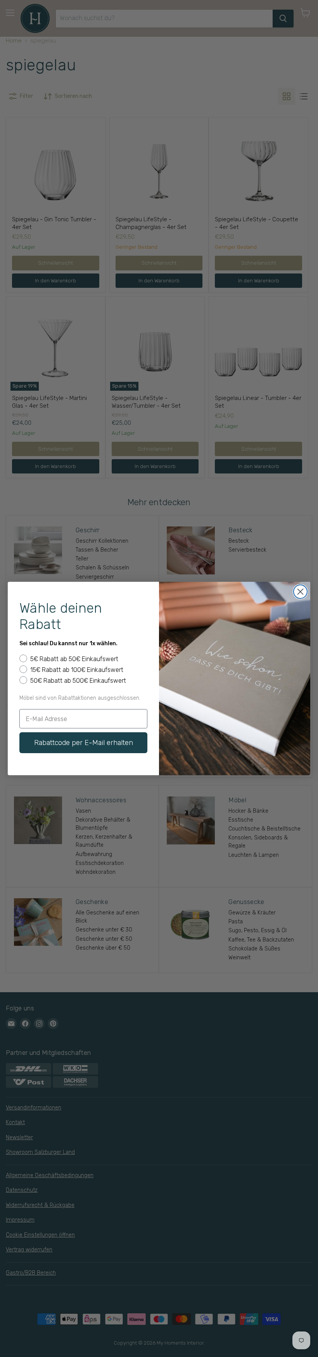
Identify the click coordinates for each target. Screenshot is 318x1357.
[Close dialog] (300, 591)
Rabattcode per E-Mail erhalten (83, 742)
